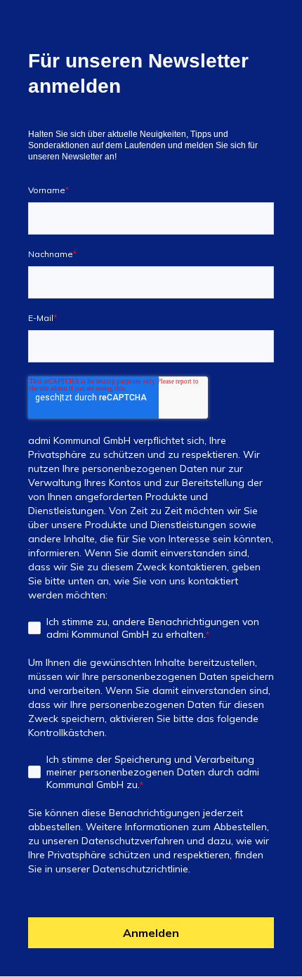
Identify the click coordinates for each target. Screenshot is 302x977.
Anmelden (151, 933)
